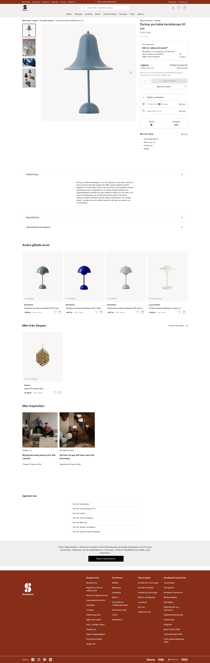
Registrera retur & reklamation (94, 589)
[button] (144, 36)
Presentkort (117, 620)
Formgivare (45, 2)
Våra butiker (172, 2)
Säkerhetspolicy (93, 615)
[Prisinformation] (152, 65)
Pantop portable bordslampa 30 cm (69, 20)
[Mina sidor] (173, 8)
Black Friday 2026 (172, 629)
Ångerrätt (91, 644)
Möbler (69, 14)
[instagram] (38, 659)
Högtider (168, 624)
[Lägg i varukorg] (59, 312)
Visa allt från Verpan (176, 326)
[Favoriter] (179, 8)
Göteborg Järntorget (148, 592)
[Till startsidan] (25, 8)
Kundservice (91, 583)
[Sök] (84, 8)
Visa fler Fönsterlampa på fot (84, 509)
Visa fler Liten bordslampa (83, 518)
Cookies (90, 610)
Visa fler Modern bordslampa (84, 527)
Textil (132, 14)
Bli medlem (182, 55)
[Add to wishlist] (55, 312)
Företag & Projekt (94, 639)
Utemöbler (123, 14)
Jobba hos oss (144, 612)
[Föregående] (46, 72)
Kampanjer (36, 2)
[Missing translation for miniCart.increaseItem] (148, 80)
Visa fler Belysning (80, 522)
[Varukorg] (185, 8)
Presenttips (169, 620)
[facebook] (32, 659)
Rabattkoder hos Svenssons (171, 608)
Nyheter (140, 14)
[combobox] (105, 8)
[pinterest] (44, 659)
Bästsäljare (169, 602)
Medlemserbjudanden (174, 615)
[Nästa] (130, 72)
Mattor (98, 14)
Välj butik (182, 111)
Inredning (88, 14)
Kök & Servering (110, 14)
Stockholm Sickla (146, 588)
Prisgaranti (91, 629)
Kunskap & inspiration (173, 592)
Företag (63, 2)
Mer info (182, 104)
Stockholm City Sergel (148, 583)
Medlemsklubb (170, 597)
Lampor (35, 20)
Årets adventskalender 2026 (174, 640)
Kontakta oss (183, 2)
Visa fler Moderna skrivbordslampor (87, 532)
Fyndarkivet (71, 2)
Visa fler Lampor (79, 513)
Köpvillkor (90, 605)
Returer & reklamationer (97, 595)
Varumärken (26, 2)
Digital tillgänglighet (95, 634)
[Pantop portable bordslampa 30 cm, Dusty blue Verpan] (88, 72)
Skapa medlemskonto (106, 559)
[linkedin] (50, 659)
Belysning (78, 14)
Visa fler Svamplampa (81, 504)
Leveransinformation (95, 600)
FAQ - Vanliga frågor (95, 624)
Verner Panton (146, 21)
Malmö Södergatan (147, 597)
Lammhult (142, 602)
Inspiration (55, 2)
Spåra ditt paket (93, 620)
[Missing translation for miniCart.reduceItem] (141, 80)
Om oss (141, 607)
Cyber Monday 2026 (173, 634)
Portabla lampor (47, 20)
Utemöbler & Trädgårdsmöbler (120, 603)
